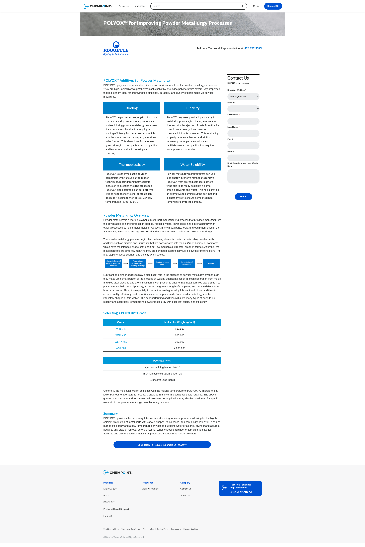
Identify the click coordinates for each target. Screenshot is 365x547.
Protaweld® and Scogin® (116, 509)
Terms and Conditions (130, 529)
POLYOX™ (108, 495)
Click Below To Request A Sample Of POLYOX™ (162, 445)
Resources (139, 6)
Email (230, 139)
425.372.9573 (253, 48)
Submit (243, 196)
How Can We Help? (236, 90)
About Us (185, 495)
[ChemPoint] (118, 473)
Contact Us (273, 6)
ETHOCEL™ (109, 502)
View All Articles (150, 488)
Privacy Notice (148, 529)
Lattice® (107, 516)
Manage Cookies (190, 529)
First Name (233, 115)
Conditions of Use (111, 529)
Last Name (233, 127)
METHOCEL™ (110, 488)
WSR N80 (120, 335)
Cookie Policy (162, 529)
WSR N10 (120, 328)
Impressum (176, 529)
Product (231, 102)
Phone (231, 151)
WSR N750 (121, 341)
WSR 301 (121, 348)
